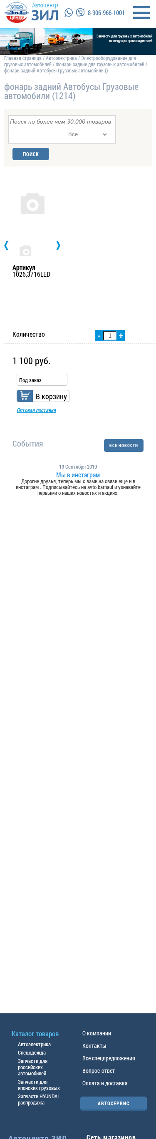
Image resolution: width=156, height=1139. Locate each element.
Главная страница (23, 58)
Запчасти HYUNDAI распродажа (38, 1099)
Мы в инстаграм (78, 474)
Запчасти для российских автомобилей (32, 1067)
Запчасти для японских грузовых (39, 1085)
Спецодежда (32, 1052)
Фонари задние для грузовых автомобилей (101, 64)
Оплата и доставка (105, 1083)
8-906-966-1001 (106, 12)
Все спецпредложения (108, 1058)
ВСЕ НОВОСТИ (123, 445)
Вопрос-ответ (98, 1070)
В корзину (51, 396)
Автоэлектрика (61, 58)
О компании (96, 1033)
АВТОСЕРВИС (113, 1103)
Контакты (94, 1046)
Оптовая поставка (36, 410)
